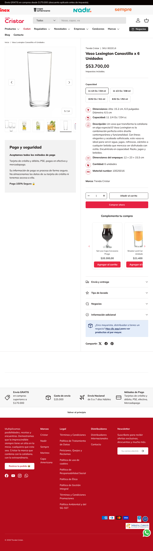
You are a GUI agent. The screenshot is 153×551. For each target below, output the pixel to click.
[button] (146, 20)
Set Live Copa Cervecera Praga (107, 252)
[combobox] (79, 20)
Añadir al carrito (128, 195)
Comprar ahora (117, 204)
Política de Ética (69, 479)
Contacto (18, 35)
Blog (7, 35)
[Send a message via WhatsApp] (147, 533)
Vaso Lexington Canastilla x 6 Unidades (28, 42)
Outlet (26, 29)
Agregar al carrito (107, 264)
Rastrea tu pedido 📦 (19, 466)
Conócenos (98, 29)
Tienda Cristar (92, 48)
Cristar (44, 434)
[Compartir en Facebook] (106, 344)
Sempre (44, 446)
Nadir (43, 440)
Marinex (44, 452)
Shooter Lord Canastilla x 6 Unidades (139, 252)
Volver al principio (76, 412)
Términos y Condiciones (73, 434)
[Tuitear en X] (100, 344)
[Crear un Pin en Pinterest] (112, 344)
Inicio (7, 42)
